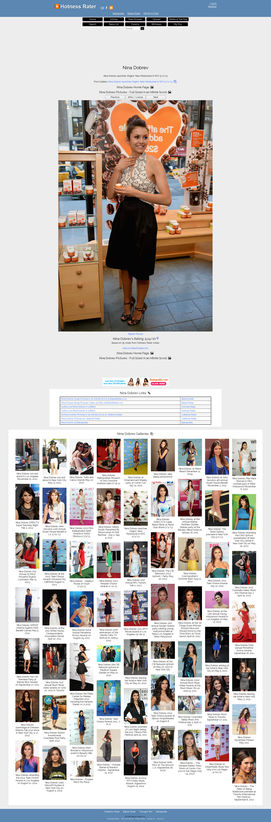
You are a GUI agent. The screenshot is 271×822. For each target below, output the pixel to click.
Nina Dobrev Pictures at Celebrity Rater (80, 418)
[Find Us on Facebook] (106, 8)
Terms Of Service (127, 819)
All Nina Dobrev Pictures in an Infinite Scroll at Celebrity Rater (91, 414)
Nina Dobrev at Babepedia (74, 422)
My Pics (178, 24)
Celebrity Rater (189, 414)
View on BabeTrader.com (135, 348)
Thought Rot (145, 811)
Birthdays (156, 24)
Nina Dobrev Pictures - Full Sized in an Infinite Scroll (133, 92)
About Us (160, 819)
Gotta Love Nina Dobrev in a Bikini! (78, 407)
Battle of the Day (178, 19)
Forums (135, 24)
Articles (114, 19)
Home (92, 19)
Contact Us (151, 819)
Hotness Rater (188, 407)
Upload (156, 19)
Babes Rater (133, 13)
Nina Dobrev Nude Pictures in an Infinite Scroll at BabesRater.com (94, 399)
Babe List (114, 24)
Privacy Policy (140, 819)
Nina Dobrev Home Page (133, 87)
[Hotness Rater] (76, 8)
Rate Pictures (135, 19)
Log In (213, 3)
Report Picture (135, 334)
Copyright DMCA (113, 819)
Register (212, 6)
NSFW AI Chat (151, 13)
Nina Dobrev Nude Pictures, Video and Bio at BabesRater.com (92, 403)
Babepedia (118, 13)
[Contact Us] (102, 8)
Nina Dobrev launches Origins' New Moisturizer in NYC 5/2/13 (140, 81)
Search (92, 24)
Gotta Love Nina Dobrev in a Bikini (78, 410)
